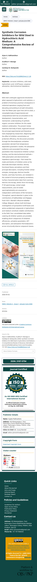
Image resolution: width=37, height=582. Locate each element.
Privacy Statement (11, 511)
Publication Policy (11, 509)
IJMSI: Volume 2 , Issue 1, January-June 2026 (17, 21)
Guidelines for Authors (12, 505)
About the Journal (11, 488)
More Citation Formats (10, 351)
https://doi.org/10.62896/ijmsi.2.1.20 (18, 76)
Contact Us (8, 496)
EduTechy (28, 557)
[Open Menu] (4, 9)
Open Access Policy (11, 507)
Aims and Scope (10, 490)
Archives (15, 17)
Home (5, 17)
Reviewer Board (10, 494)
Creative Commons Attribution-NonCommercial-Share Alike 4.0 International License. (18, 548)
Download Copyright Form (12, 444)
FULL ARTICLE (9, 285)
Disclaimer (8, 513)
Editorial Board (10, 492)
